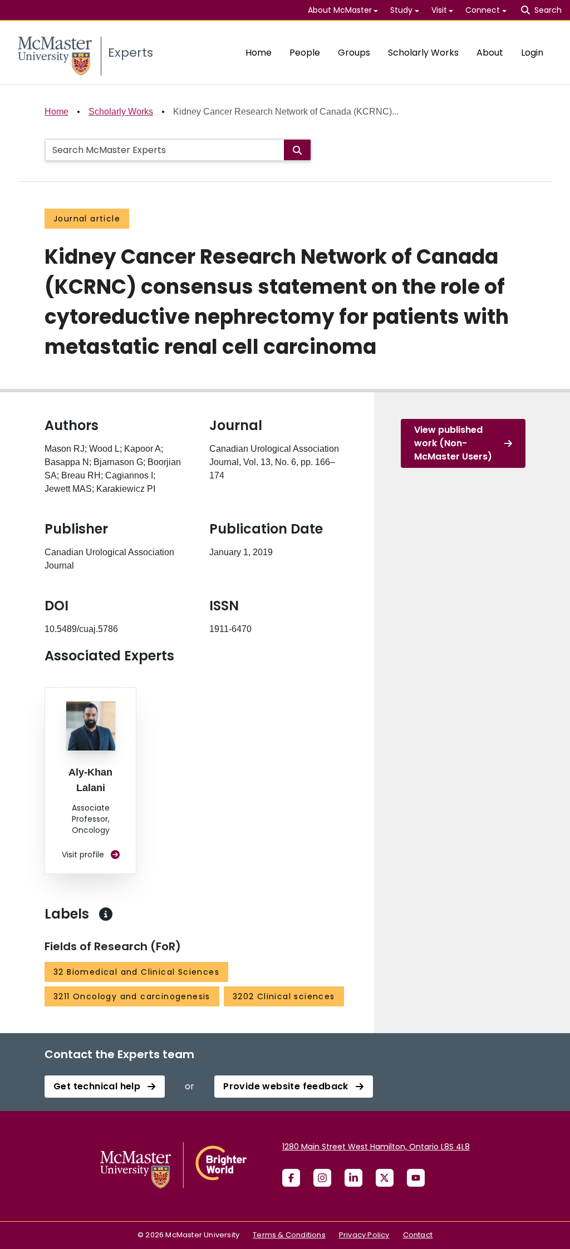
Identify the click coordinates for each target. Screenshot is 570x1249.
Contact (418, 1235)
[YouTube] (416, 1178)
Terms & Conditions (289, 1235)
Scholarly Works (423, 52)
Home (258, 52)
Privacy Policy (364, 1235)
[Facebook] (291, 1178)
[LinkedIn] (353, 1178)
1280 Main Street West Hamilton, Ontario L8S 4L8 (376, 1146)
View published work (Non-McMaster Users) (453, 443)
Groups (354, 52)
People (304, 52)
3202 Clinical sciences (284, 996)
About (489, 52)
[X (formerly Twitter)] (385, 1178)
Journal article (86, 218)
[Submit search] (297, 150)
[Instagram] (322, 1178)
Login (532, 52)
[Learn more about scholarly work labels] (105, 914)
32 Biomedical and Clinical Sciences (136, 972)
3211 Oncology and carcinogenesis (131, 996)
